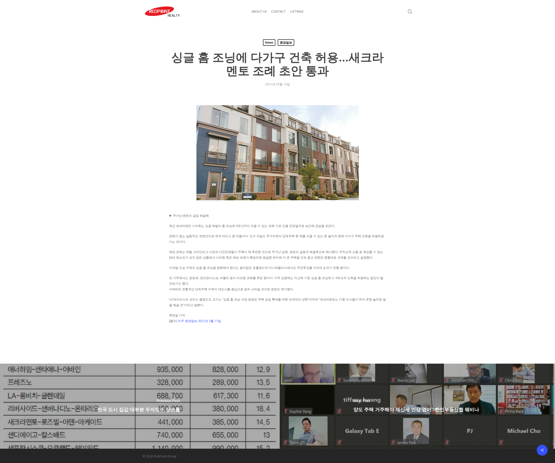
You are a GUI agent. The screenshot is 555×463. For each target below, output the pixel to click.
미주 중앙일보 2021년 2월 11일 (199, 321)
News (269, 42)
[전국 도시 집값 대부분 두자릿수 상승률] (139, 406)
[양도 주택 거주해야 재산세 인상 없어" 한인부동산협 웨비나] (416, 406)
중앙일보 (286, 42)
